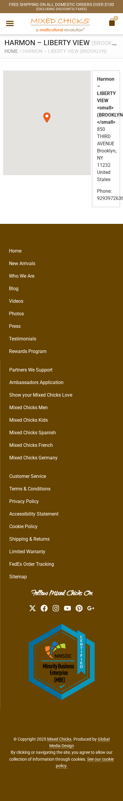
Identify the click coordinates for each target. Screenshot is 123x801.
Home (11, 51)
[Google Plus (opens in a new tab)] (90, 608)
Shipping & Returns (29, 539)
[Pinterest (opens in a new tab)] (79, 608)
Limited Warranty (27, 551)
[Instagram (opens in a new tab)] (55, 608)
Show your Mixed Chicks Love (40, 395)
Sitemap (18, 577)
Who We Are (21, 276)
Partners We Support (31, 370)
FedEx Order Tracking (31, 564)
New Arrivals (22, 263)
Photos (16, 314)
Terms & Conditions (29, 489)
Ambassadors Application (36, 382)
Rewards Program (28, 351)
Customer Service (27, 476)
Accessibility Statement (34, 514)
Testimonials (22, 339)
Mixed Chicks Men (28, 407)
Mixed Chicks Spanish (32, 432)
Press (15, 326)
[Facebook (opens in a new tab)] (44, 608)
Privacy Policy (24, 501)
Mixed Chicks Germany (33, 458)
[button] (10, 23)
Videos (16, 301)
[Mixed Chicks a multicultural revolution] (60, 24)
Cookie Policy (23, 526)
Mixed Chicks (59, 739)
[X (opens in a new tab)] (32, 608)
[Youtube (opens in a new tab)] (67, 608)
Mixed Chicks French (31, 445)
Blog (14, 288)
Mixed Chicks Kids (28, 420)
